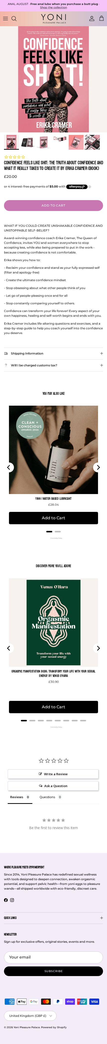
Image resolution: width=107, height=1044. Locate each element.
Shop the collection (53, 7)
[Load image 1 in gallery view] (53, 79)
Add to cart (54, 205)
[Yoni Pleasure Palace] (53, 18)
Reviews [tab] (16, 797)
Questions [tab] (47, 797)
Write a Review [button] (56, 774)
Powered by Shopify (54, 1027)
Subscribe (54, 971)
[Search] (16, 18)
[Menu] (5, 18)
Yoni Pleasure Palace (27, 1027)
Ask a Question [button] (55, 786)
